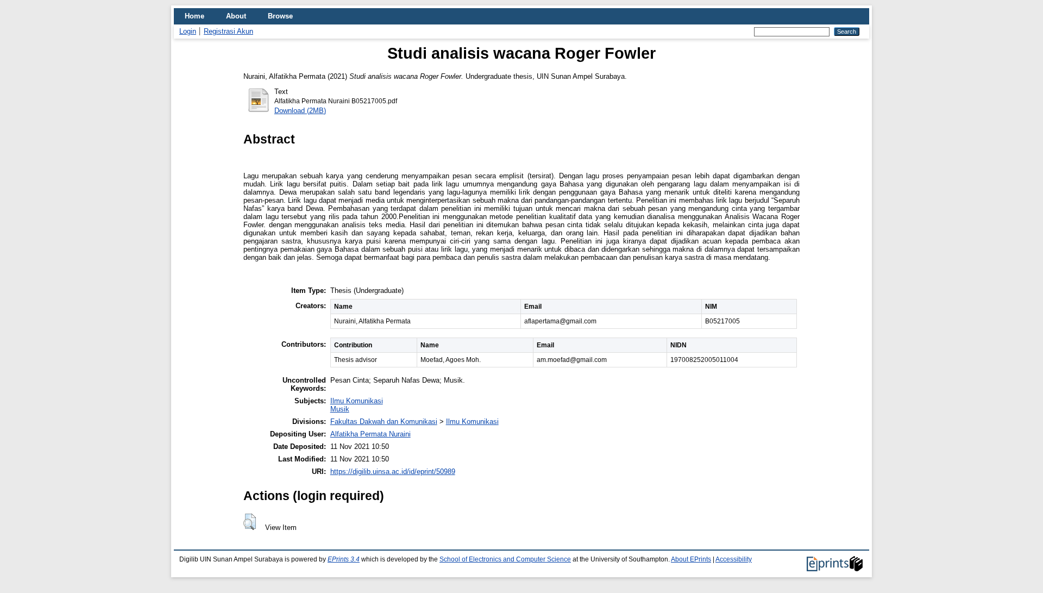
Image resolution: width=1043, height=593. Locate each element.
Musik (339, 409)
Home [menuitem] (194, 16)
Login (187, 31)
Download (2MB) (300, 111)
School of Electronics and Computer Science (505, 559)
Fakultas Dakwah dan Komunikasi (383, 421)
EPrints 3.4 (344, 559)
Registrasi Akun (228, 31)
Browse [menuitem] (280, 16)
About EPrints (691, 559)
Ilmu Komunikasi (356, 401)
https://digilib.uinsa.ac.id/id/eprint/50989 (392, 471)
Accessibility (733, 559)
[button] (249, 522)
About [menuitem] (236, 16)
